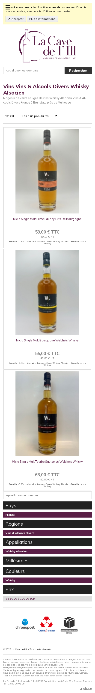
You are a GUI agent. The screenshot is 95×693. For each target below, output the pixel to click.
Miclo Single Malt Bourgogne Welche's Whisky (47, 340)
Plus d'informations (42, 19)
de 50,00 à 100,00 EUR (20, 598)
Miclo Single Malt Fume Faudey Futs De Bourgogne (47, 219)
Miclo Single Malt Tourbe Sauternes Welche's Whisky (47, 461)
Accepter (17, 19)
